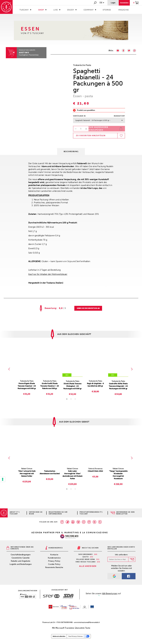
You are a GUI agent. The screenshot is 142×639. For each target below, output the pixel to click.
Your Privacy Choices (75, 636)
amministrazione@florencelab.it (87, 622)
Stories (107, 10)
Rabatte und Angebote (20, 561)
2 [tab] (71, 399)
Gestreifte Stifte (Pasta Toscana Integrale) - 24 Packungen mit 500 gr (118, 386)
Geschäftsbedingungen (21, 554)
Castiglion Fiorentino (29, 55)
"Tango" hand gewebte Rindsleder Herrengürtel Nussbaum (118, 475)
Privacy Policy (54, 561)
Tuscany (24, 10)
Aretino (24, 52)
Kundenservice (54, 558)
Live (56, 10)
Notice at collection (59, 636)
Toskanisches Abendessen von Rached (50, 472)
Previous (9, 369)
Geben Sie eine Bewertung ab (88, 308)
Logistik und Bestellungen (20, 564)
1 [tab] (66, 399)
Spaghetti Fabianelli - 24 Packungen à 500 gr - (93, 120)
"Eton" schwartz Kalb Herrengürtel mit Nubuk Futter (27, 473)
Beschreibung (71, 151)
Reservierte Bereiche (54, 567)
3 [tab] (75, 399)
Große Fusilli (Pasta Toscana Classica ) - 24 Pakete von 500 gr (49, 385)
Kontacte (54, 554)
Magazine (123, 10)
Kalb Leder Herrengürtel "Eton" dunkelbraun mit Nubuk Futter (73, 475)
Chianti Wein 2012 (95, 471)
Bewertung (50, 308)
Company (88, 10)
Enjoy (70, 10)
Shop (41, 10)
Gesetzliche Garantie (21, 558)
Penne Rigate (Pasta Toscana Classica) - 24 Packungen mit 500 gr (27, 385)
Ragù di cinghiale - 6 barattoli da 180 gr (95, 384)
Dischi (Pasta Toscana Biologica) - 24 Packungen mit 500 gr (72, 386)
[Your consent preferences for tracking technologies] (2, 479)
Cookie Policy (54, 564)
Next (132, 369)
